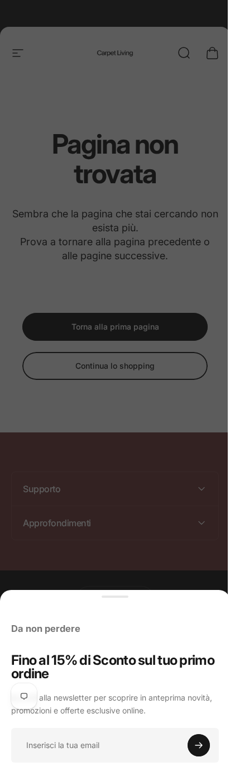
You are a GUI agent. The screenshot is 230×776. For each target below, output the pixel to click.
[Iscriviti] (199, 745)
